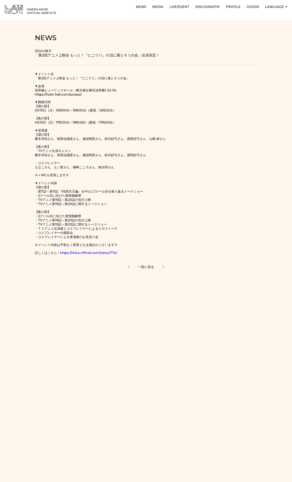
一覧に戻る (146, 267)
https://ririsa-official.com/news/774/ (88, 253)
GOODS (253, 7)
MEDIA (157, 7)
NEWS (141, 7)
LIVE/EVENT (179, 7)
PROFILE (233, 7)
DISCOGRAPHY (207, 7)
